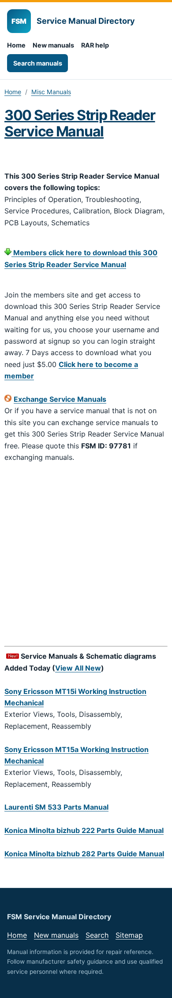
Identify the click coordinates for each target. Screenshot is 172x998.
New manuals (53, 45)
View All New (78, 668)
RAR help (95, 45)
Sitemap (129, 935)
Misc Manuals (51, 91)
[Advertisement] (86, 556)
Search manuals (37, 63)
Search (97, 935)
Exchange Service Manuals (60, 399)
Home (16, 45)
